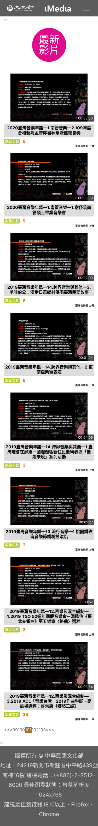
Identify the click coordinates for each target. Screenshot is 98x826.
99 (15, 729)
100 (21, 729)
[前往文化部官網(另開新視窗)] (20, 8)
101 (28, 729)
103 (42, 729)
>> (51, 729)
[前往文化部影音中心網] (57, 8)
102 (35, 729)
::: (5, 19)
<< (7, 729)
